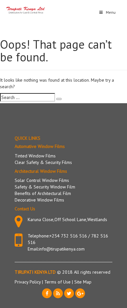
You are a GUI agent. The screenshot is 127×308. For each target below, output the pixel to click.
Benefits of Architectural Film (43, 193)
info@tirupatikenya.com (62, 249)
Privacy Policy (28, 282)
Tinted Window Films (35, 156)
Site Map (83, 282)
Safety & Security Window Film (45, 187)
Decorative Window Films (39, 200)
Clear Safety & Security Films (43, 162)
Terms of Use (58, 282)
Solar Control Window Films (42, 180)
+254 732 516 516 (68, 236)
